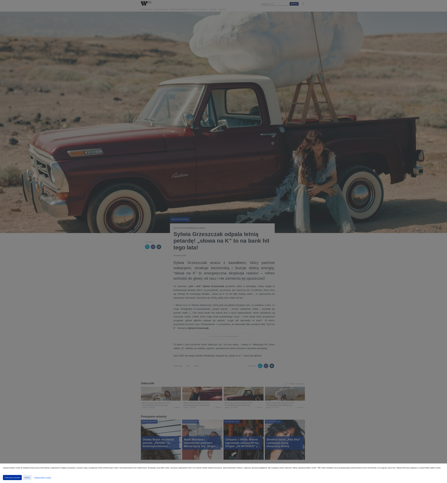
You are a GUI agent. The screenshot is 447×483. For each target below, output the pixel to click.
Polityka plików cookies (42, 477)
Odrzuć (27, 477)
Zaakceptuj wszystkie (12, 477)
